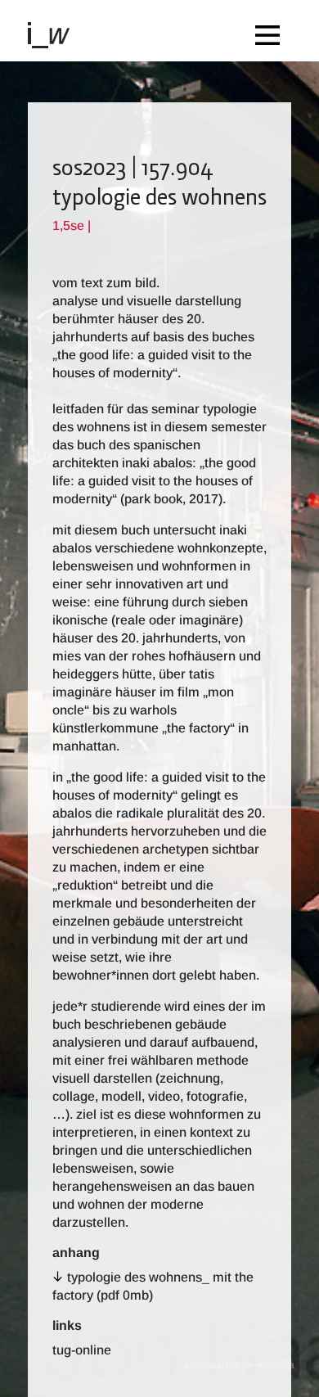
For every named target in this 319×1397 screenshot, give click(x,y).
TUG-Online (81, 1350)
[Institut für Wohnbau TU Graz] (55, 34)
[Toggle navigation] (271, 31)
